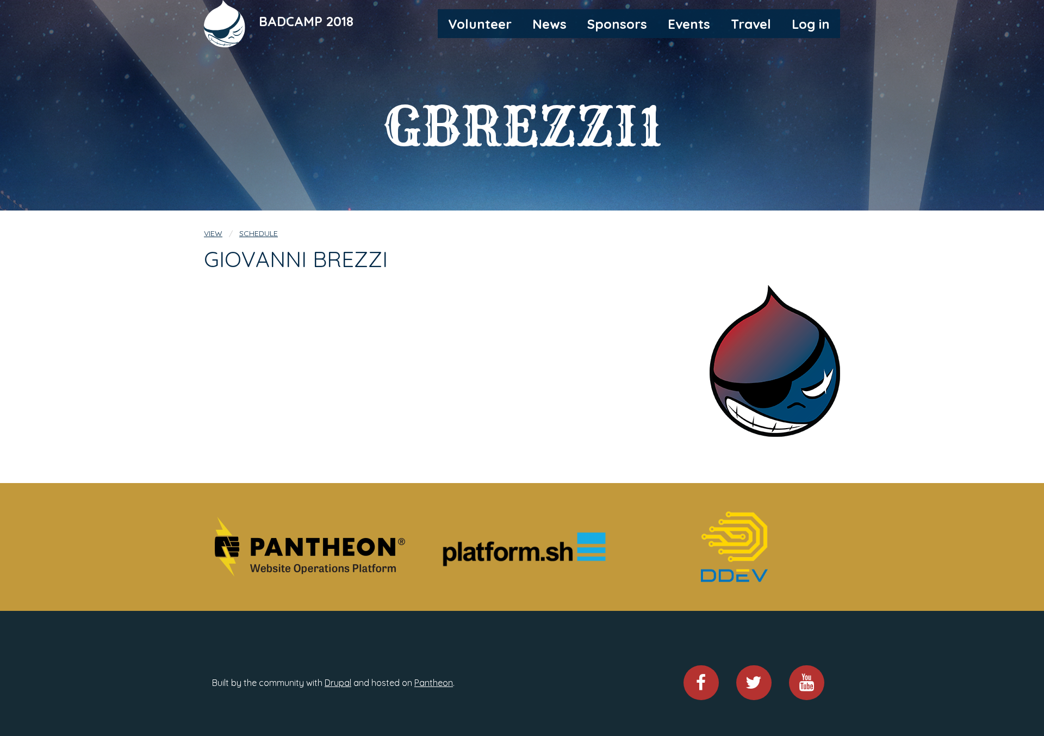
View (213, 233)
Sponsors (617, 24)
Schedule (258, 233)
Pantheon (433, 682)
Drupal (338, 682)
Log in (811, 24)
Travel (751, 24)
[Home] (225, 22)
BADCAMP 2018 (306, 21)
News (549, 24)
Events (689, 24)
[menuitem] (480, 23)
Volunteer (480, 24)
